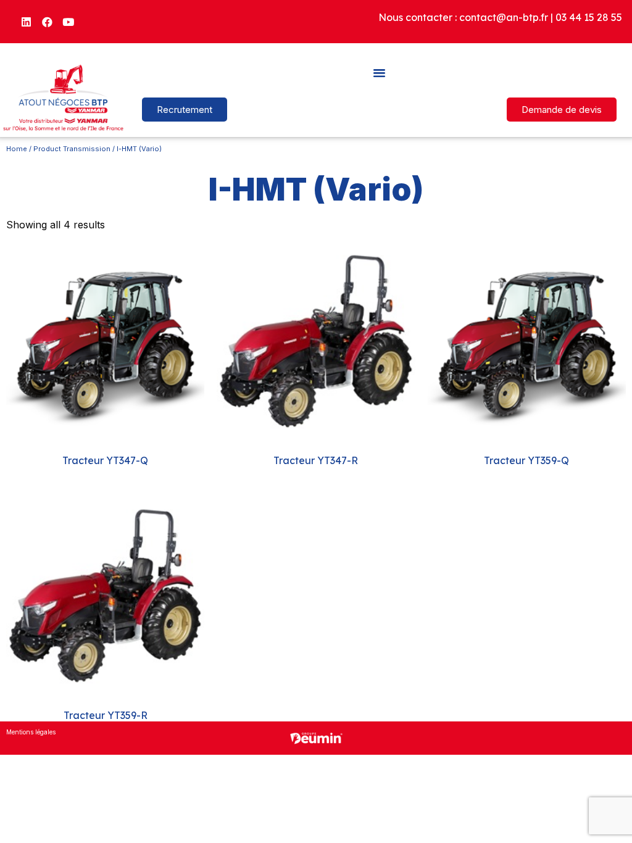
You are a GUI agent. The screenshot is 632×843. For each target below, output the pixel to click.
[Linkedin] (26, 21)
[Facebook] (47, 21)
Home (16, 148)
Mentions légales (31, 732)
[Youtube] (68, 21)
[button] (379, 72)
